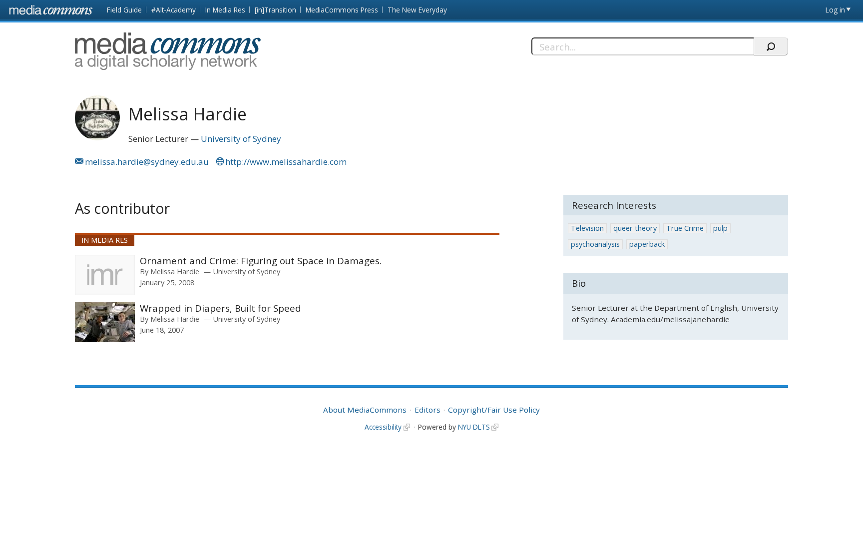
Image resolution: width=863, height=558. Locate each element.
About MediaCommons (365, 410)
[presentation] (105, 275)
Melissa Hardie (174, 271)
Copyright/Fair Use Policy (494, 410)
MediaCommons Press (342, 9)
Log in (835, 9)
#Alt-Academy (173, 9)
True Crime (685, 228)
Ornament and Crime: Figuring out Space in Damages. (261, 260)
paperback (647, 244)
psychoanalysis (595, 244)
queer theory (635, 228)
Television (587, 228)
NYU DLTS (474, 427)
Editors (427, 410)
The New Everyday (417, 9)
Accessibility (383, 427)
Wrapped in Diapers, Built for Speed (220, 308)
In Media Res (225, 9)
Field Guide (124, 9)
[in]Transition (275, 9)
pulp (720, 228)
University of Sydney (241, 138)
